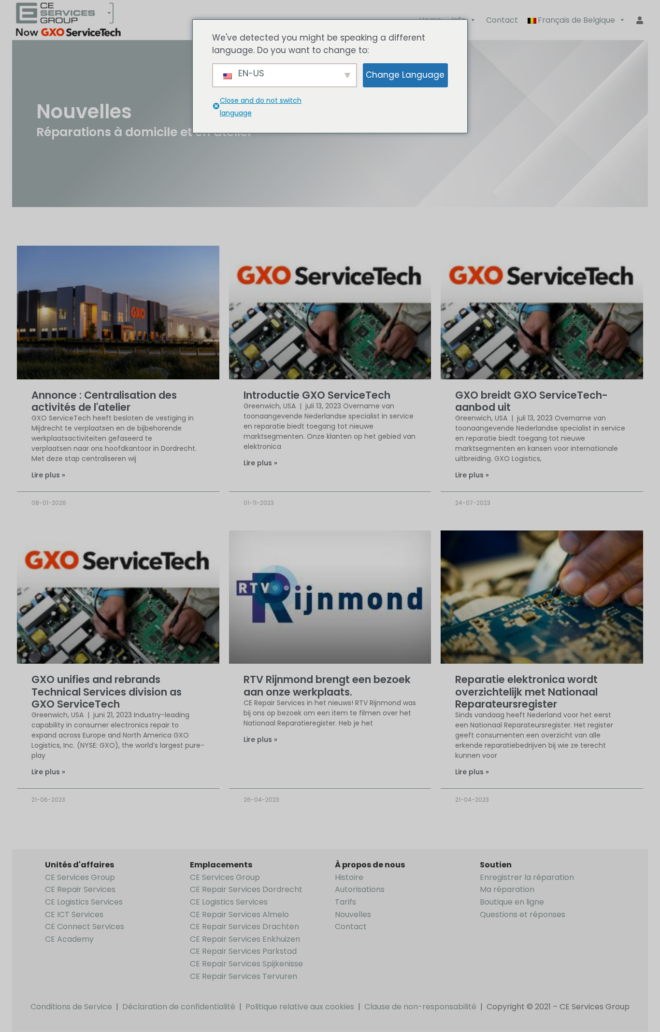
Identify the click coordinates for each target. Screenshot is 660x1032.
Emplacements (221, 864)
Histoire (349, 877)
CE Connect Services (84, 926)
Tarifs (345, 901)
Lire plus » (48, 475)
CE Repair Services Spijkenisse (246, 963)
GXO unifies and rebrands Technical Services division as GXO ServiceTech (106, 691)
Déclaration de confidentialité (178, 1006)
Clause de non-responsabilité (420, 1006)
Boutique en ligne (512, 901)
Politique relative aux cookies (299, 1006)
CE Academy (69, 939)
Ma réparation (507, 889)
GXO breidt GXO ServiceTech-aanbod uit (531, 401)
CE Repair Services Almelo (239, 914)
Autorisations (360, 889)
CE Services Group (80, 877)
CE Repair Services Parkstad (243, 951)
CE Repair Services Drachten (244, 926)
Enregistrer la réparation (527, 877)
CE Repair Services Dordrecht (246, 889)
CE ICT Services (74, 914)
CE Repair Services (80, 889)
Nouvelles (353, 914)
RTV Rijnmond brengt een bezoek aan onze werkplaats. (327, 685)
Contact (502, 20)
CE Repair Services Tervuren (243, 976)
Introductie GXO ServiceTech (317, 395)
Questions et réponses (522, 914)
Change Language (405, 75)
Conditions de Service (71, 1006)
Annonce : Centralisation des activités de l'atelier (104, 401)
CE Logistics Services (84, 901)
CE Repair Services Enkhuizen (245, 939)
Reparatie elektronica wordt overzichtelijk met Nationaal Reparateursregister (526, 691)
